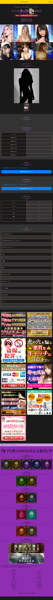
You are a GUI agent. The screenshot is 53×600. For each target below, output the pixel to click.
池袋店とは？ (13, 571)
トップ (39, 569)
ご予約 (13, 579)
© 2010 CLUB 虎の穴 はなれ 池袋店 (26, 593)
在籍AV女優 (13, 574)
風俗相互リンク (14, 585)
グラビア (39, 574)
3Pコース (14, 582)
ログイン (39, 579)
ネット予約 (39, 588)
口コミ (13, 590)
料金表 (13, 577)
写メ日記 (14, 588)
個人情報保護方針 (39, 585)
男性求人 (39, 587)
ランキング (39, 576)
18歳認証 (14, 569)
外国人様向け (39, 582)
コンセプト (39, 571)
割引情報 (39, 577)
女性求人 (14, 587)
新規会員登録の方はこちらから (26, 171)
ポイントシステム (39, 580)
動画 (14, 576)
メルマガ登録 (13, 580)
